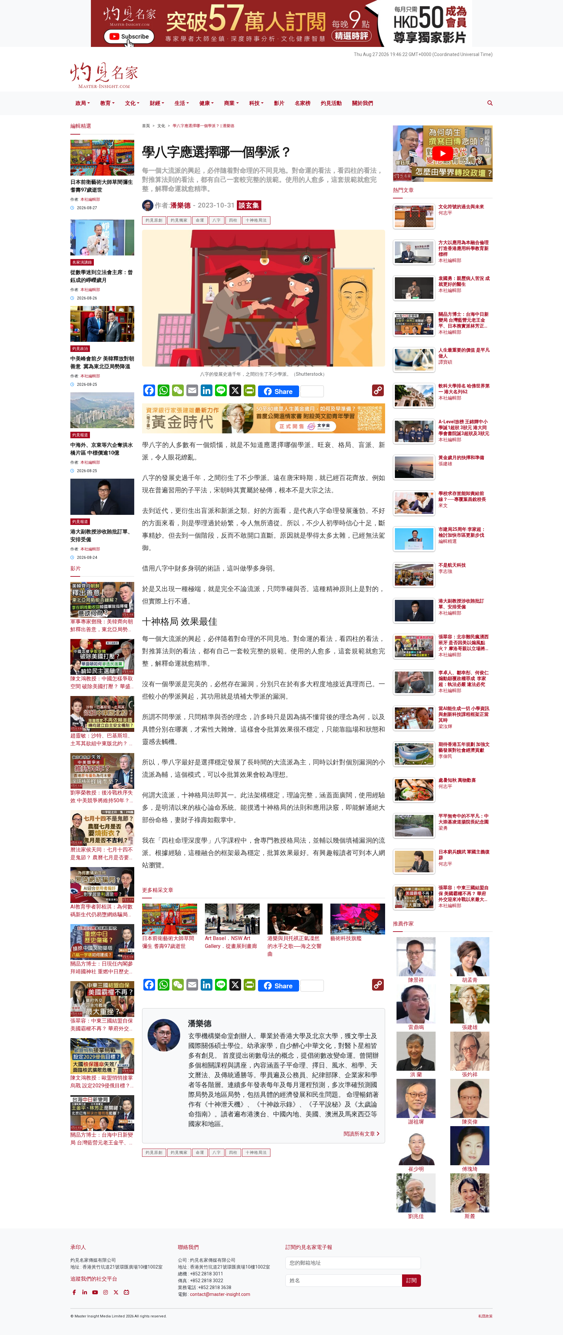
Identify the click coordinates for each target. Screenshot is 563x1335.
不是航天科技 (452, 565)
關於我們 (362, 103)
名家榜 (302, 103)
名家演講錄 (82, 262)
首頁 (146, 125)
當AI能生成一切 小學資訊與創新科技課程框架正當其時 (464, 714)
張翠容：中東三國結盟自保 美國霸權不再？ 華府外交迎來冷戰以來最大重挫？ (102, 1028)
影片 (279, 103)
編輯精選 (448, 541)
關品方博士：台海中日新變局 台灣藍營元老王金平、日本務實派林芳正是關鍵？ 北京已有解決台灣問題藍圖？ (464, 326)
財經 (155, 103)
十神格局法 (256, 220)
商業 (229, 103)
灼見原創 (154, 220)
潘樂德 (180, 205)
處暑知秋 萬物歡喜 (457, 780)
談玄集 (249, 205)
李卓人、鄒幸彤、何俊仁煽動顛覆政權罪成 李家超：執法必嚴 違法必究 (464, 678)
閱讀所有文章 (360, 1134)
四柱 (233, 220)
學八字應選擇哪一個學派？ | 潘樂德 (203, 125)
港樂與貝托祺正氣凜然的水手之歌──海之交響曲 (294, 946)
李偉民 (445, 756)
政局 (81, 103)
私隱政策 (485, 1316)
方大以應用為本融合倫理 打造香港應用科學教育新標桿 (464, 248)
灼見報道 (80, 435)
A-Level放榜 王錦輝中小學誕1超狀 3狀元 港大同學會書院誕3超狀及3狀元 (464, 427)
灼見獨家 (179, 220)
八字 (216, 220)
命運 (200, 220)
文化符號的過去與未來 (461, 206)
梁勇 (443, 828)
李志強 (445, 571)
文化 (130, 103)
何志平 (445, 212)
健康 (204, 103)
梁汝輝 (445, 726)
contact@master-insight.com (220, 1294)
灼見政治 (80, 348)
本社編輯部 (90, 199)
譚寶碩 (445, 362)
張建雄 (445, 463)
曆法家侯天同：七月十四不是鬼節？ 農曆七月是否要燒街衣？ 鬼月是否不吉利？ (102, 857)
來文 (443, 505)
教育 (105, 103)
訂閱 (411, 1280)
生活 (180, 103)
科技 (254, 103)
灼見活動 (331, 103)
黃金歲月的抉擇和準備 (461, 457)
